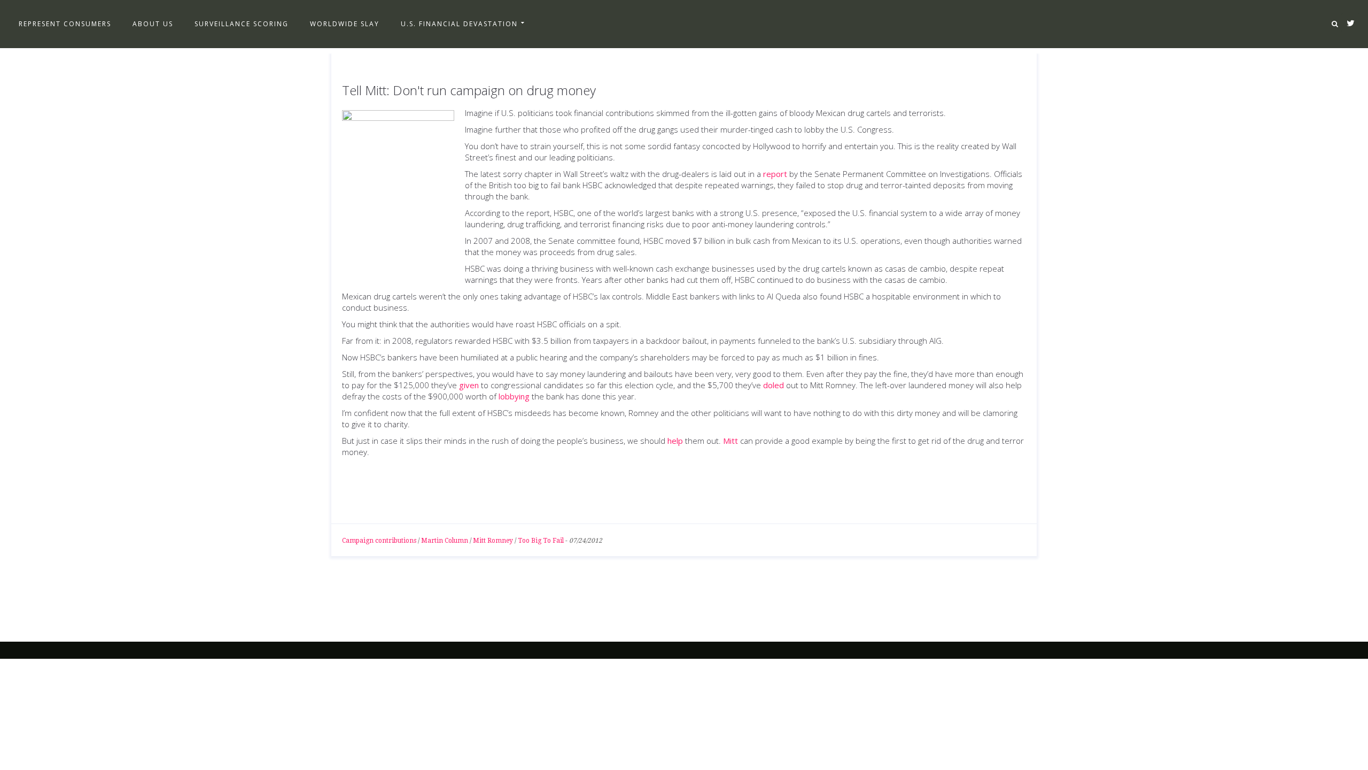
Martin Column (444, 540)
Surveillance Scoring (242, 23)
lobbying (514, 396)
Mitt (730, 440)
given (469, 385)
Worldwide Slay (344, 23)
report (775, 173)
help (675, 440)
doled (773, 385)
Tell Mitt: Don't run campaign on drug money (469, 90)
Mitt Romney (493, 540)
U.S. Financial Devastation (459, 23)
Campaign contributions (379, 540)
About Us (153, 23)
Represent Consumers (65, 23)
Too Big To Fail (541, 540)
